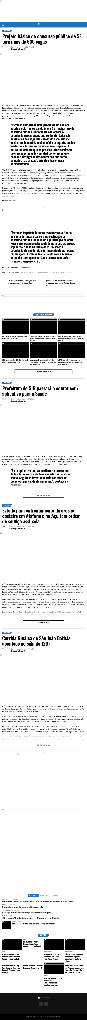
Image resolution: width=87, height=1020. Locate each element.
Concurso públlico (28, 273)
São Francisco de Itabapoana (60, 273)
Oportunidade (42, 273)
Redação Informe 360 (18, 49)
